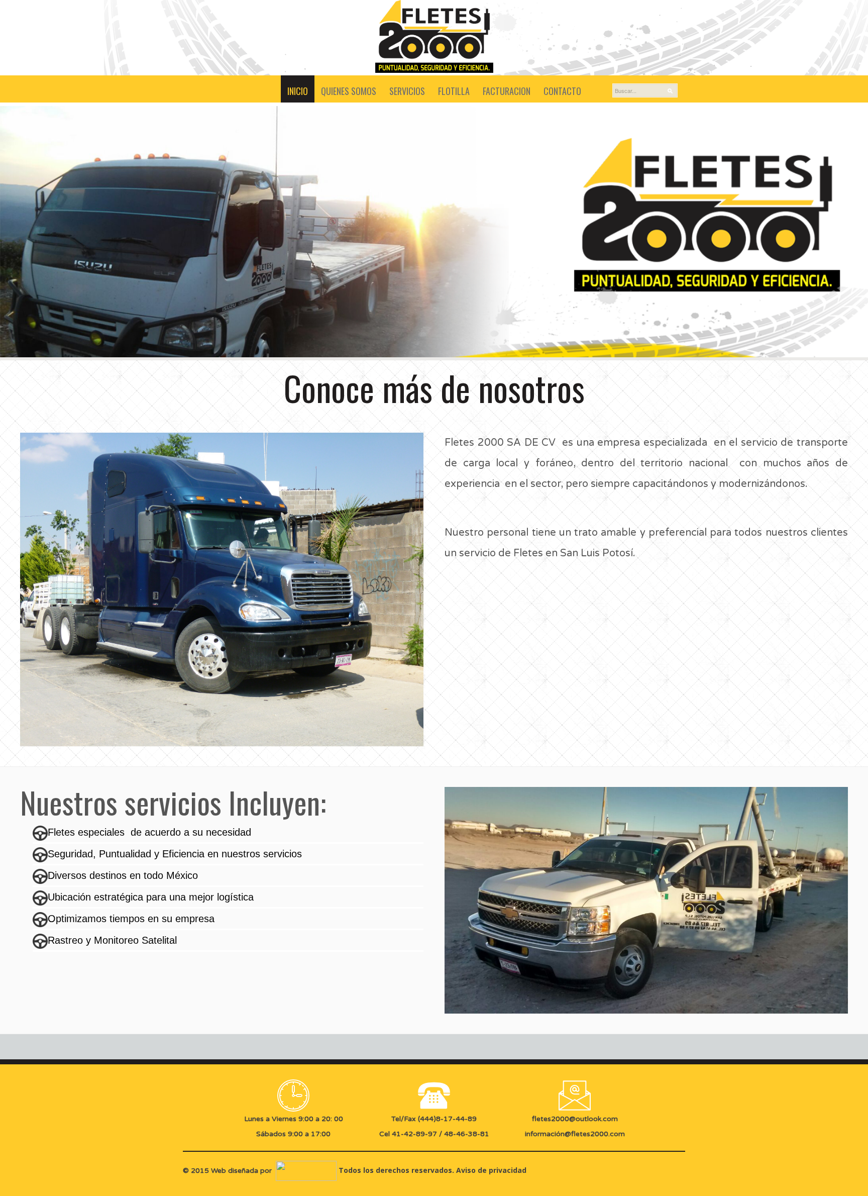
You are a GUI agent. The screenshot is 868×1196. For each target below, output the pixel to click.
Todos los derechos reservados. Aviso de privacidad (431, 1170)
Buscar (673, 90)
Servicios (407, 90)
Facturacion (506, 90)
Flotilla (454, 90)
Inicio (297, 90)
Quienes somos (348, 90)
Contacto (562, 90)
